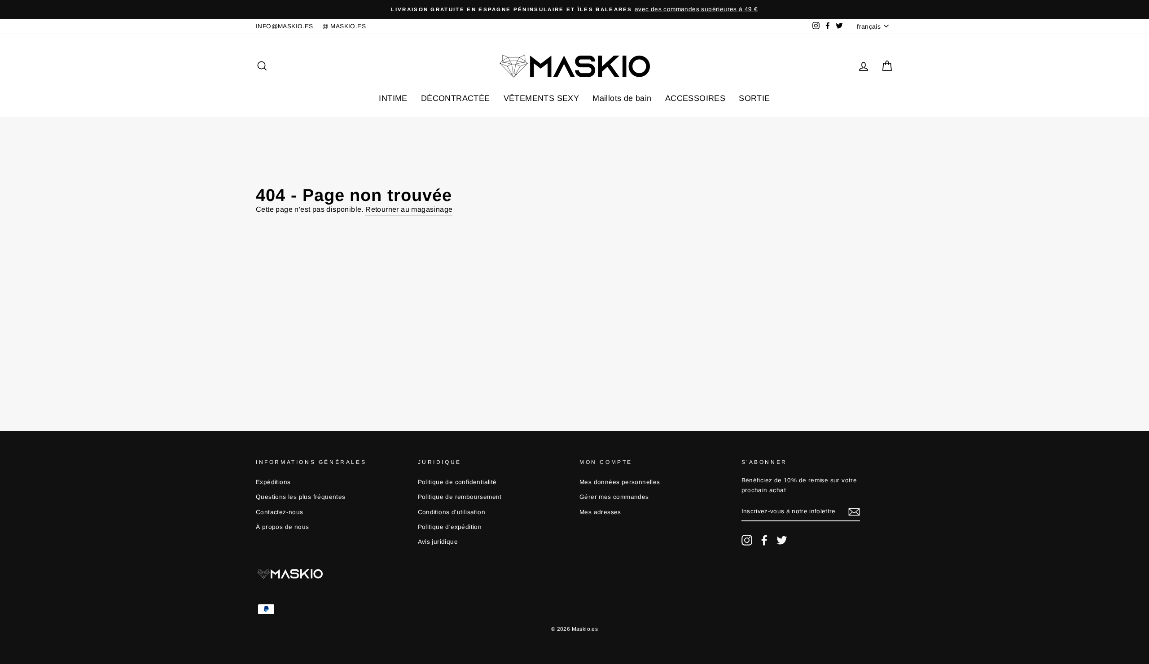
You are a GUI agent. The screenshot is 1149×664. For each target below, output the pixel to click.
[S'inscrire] (854, 512)
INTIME (393, 98)
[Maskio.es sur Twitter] (781, 540)
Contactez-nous (279, 512)
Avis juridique (438, 541)
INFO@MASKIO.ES (284, 26)
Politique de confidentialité (457, 482)
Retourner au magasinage (408, 209)
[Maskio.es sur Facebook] (764, 540)
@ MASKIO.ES (344, 26)
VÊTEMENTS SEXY (541, 98)
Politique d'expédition (450, 527)
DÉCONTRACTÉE (455, 98)
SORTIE (754, 98)
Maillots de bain (621, 98)
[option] (574, 9)
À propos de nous (282, 527)
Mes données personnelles (619, 482)
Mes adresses (600, 512)
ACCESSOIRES (695, 98)
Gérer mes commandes (614, 497)
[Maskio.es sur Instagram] (746, 540)
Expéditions (273, 482)
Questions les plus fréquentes (301, 497)
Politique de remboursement (460, 497)
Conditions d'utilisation (452, 512)
